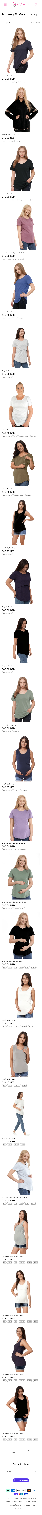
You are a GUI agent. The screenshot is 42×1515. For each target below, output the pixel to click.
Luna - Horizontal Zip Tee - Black (12, 961)
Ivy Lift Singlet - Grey (8, 1079)
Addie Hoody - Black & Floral (11, 135)
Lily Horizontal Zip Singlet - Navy (12, 1374)
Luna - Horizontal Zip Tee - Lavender (13, 843)
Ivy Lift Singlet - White (9, 1020)
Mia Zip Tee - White (8, 430)
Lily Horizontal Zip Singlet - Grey (12, 1256)
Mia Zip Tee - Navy (8, 76)
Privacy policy (31, 1501)
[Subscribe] (35, 1471)
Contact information (22, 1509)
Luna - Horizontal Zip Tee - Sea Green (14, 902)
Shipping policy (29, 1505)
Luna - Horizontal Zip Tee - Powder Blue (14, 1197)
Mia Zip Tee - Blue (7, 312)
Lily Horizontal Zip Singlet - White (12, 1315)
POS (21, 1498)
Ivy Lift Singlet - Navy (8, 784)
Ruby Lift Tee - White (8, 1138)
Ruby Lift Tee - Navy (8, 607)
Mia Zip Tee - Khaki (8, 489)
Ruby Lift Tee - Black (8, 666)
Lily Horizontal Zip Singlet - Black (12, 1433)
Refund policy (19, 1501)
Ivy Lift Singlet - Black (8, 548)
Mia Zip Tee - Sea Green (9, 725)
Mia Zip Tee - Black (8, 194)
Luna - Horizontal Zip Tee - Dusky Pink (14, 253)
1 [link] (13, 1450)
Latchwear (15, 1498)
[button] (5, 4)
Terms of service (15, 1505)
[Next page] (28, 1450)
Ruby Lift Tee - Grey (8, 371)
